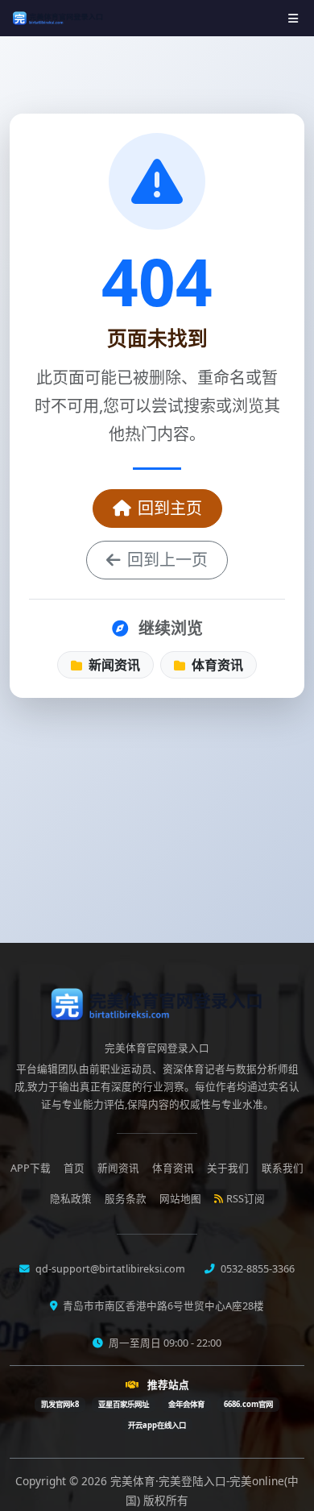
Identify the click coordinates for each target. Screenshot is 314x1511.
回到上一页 (167, 560)
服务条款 (126, 1199)
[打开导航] (293, 18)
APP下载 (30, 1168)
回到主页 (170, 508)
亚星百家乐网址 (123, 1404)
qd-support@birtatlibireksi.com (109, 1269)
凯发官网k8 (60, 1404)
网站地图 (180, 1199)
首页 (74, 1168)
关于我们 (228, 1168)
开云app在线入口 (157, 1425)
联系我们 (283, 1168)
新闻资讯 (112, 665)
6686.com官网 (248, 1404)
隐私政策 (71, 1199)
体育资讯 (215, 665)
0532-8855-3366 (256, 1269)
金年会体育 (186, 1404)
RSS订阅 (245, 1199)
